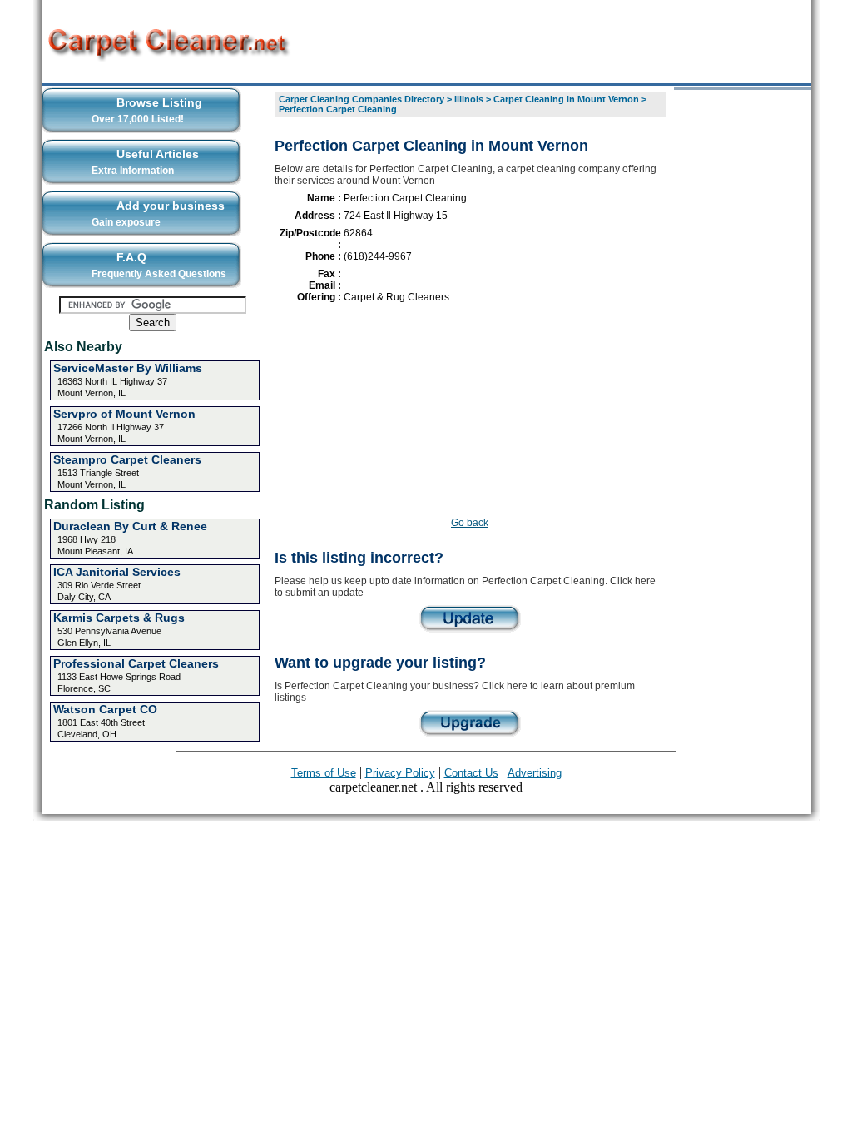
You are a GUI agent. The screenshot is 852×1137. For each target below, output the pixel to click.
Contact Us (471, 773)
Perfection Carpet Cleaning (338, 109)
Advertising (535, 773)
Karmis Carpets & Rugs (119, 617)
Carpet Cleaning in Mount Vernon (566, 99)
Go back (469, 523)
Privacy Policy (400, 773)
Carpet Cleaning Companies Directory (361, 99)
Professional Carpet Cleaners (136, 663)
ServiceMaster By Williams (127, 368)
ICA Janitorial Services (117, 571)
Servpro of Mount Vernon (124, 413)
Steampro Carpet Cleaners (127, 459)
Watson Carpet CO (105, 709)
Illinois (468, 99)
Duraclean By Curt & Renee (130, 526)
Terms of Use (323, 773)
